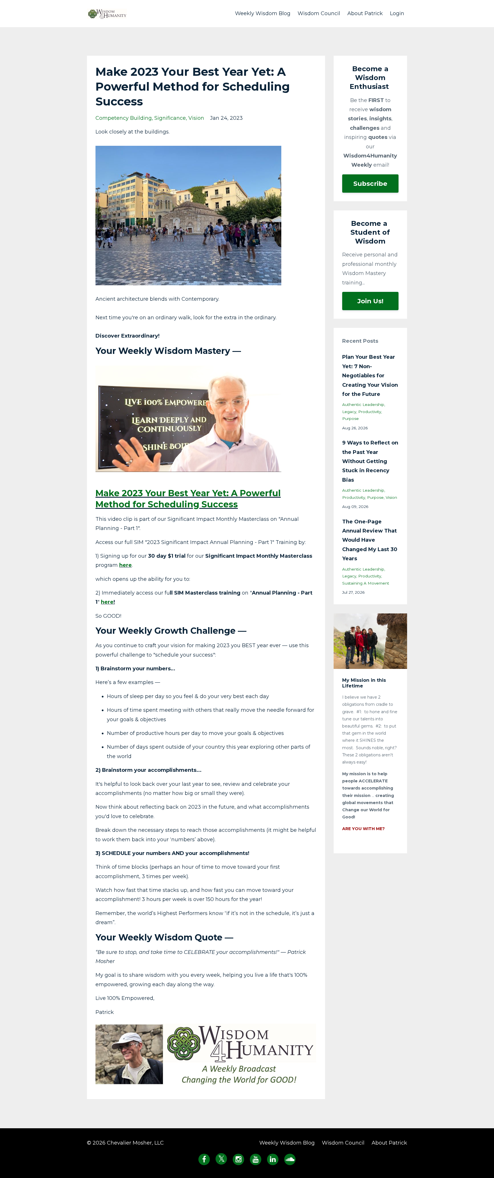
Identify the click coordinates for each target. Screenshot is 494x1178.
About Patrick (365, 13)
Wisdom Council (319, 13)
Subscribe (370, 184)
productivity (369, 411)
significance (170, 118)
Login (397, 13)
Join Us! (370, 301)
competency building (123, 118)
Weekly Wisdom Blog (262, 13)
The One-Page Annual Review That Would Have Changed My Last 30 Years (369, 540)
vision (196, 118)
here (125, 565)
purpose (350, 418)
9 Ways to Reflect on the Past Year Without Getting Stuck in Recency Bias (370, 461)
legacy (349, 411)
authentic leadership (363, 404)
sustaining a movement (365, 583)
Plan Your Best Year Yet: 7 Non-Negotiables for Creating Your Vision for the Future (370, 375)
